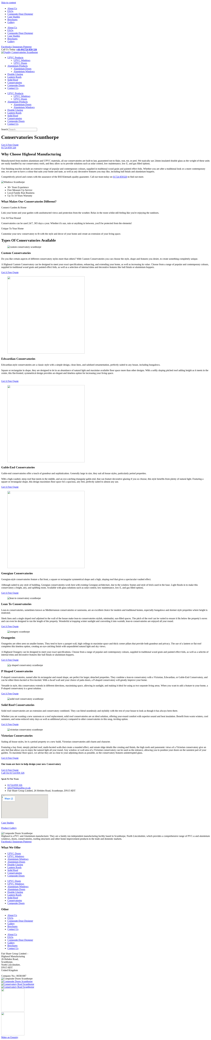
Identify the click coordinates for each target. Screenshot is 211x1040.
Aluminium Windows (24, 71)
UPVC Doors (20, 63)
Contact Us (12, 88)
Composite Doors (16, 85)
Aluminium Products (17, 66)
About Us (12, 8)
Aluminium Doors (22, 68)
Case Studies (13, 16)
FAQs (10, 11)
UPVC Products (15, 57)
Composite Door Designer (20, 14)
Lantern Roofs (14, 77)
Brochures (12, 19)
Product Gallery (9, 828)
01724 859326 (120, 176)
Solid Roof (12, 79)
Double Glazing (15, 74)
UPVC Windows (22, 60)
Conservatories (14, 82)
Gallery (11, 22)
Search (4, 129)
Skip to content (8, 2)
